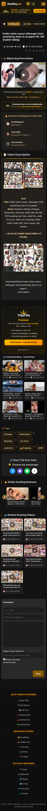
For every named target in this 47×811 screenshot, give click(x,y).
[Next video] (42, 497)
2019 (40, 448)
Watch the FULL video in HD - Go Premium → (23, 97)
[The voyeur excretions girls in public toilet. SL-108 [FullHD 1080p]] (35, 524)
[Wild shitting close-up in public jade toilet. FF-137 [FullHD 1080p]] (12, 577)
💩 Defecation (23, 774)
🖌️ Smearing (24, 747)
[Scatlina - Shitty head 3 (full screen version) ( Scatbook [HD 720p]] (34, 386)
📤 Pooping (25, 448)
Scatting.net (13, 24)
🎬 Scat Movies (23, 705)
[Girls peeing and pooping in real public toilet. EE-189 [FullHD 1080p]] (12, 551)
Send (38, 674)
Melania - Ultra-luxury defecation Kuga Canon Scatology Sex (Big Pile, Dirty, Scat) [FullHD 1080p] (12, 374)
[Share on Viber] (20, 471)
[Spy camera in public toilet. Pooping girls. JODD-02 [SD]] (35, 551)
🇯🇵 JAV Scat (23, 710)
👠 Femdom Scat (23, 715)
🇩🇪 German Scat (23, 720)
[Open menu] (43, 4)
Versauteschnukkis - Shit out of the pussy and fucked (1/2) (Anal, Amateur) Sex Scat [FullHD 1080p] (34, 374)
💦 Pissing (23, 779)
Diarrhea (8, 441)
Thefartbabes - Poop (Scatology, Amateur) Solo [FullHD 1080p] (12, 415)
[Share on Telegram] (12, 471)
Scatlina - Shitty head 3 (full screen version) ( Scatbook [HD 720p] (33, 395)
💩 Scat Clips (23, 700)
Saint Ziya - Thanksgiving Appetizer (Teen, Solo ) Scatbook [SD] (34, 415)
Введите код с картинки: (13, 651)
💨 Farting (23, 784)
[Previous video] (4, 497)
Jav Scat (27, 24)
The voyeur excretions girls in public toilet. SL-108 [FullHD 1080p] (35, 534)
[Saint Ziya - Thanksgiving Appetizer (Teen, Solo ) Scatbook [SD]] (34, 407)
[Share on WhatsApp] (27, 471)
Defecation (24, 434)
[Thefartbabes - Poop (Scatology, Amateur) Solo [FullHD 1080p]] (12, 407)
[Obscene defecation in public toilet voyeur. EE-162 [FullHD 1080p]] (12, 524)
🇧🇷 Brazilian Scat (23, 724)
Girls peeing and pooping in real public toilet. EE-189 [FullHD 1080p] (11, 560)
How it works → (23, 350)
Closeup (8, 434)
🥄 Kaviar (23, 769)
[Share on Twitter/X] (34, 471)
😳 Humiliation (23, 737)
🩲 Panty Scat (23, 789)
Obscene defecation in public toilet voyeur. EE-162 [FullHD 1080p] (12, 534)
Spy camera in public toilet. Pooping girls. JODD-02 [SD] (34, 560)
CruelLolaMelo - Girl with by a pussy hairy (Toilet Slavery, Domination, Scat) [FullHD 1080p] (12, 395)
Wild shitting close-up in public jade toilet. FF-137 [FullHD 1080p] (12, 586)
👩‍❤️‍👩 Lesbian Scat (23, 742)
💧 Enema (24, 752)
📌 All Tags (23, 757)
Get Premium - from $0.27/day (23, 342)
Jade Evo (8, 448)
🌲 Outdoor (23, 793)
